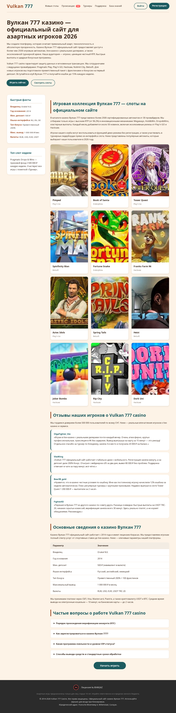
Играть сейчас (18, 82)
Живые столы (52, 6)
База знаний (115, 6)
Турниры (87, 6)
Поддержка (100, 6)
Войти (140, 6)
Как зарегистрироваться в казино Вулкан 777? (82, 633)
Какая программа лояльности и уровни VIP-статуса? (85, 643)
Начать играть (109, 665)
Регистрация (159, 5)
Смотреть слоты (43, 82)
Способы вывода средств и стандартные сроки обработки (88, 654)
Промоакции (71, 6)
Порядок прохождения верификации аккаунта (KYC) (85, 623)
